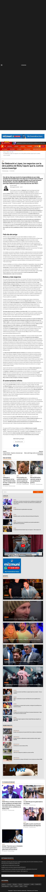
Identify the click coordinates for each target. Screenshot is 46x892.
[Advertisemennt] (23, 136)
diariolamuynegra (18, 438)
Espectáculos (27, 149)
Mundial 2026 (38, 884)
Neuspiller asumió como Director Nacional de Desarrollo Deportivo (26, 516)
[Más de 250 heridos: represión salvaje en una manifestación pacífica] (36, 467)
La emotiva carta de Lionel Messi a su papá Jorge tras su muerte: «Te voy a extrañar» (22, 597)
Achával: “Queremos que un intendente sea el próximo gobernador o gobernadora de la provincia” (12, 847)
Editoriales (4, 149)
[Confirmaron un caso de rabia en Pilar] (7, 745)
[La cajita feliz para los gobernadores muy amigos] (7, 509)
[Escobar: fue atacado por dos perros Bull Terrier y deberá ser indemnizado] (7, 731)
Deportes (9, 146)
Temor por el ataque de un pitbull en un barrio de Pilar (23, 752)
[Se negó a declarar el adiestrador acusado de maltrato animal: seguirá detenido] (7, 738)
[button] (5, 146)
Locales (16, 146)
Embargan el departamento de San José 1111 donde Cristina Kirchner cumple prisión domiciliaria (9, 481)
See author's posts (19, 441)
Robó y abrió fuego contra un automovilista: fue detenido (33, 453)
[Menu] (5, 146)
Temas (4, 475)
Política (36, 146)
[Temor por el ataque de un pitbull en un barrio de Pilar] (7, 752)
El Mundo (19, 149)
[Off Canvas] (1, 65)
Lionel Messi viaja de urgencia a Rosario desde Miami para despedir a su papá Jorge (22, 684)
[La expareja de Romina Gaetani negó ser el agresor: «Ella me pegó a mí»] (7, 529)
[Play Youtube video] (23, 546)
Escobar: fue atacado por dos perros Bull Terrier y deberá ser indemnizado (27, 732)
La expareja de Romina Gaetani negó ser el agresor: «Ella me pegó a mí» (27, 529)
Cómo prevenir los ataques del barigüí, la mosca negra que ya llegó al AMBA (27, 759)
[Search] (37, 146)
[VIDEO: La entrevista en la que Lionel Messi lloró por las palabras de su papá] (23, 611)
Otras (11, 886)
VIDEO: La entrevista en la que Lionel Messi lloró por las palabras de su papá (20, 619)
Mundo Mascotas (37, 149)
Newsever (29, 890)
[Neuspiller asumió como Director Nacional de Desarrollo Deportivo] (7, 515)
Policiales (12, 149)
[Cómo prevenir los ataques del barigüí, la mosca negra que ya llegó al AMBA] (7, 758)
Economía (30, 146)
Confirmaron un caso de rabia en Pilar (20, 745)
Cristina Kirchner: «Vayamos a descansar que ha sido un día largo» (13, 453)
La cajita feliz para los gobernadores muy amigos (22, 509)
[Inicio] (2, 146)
